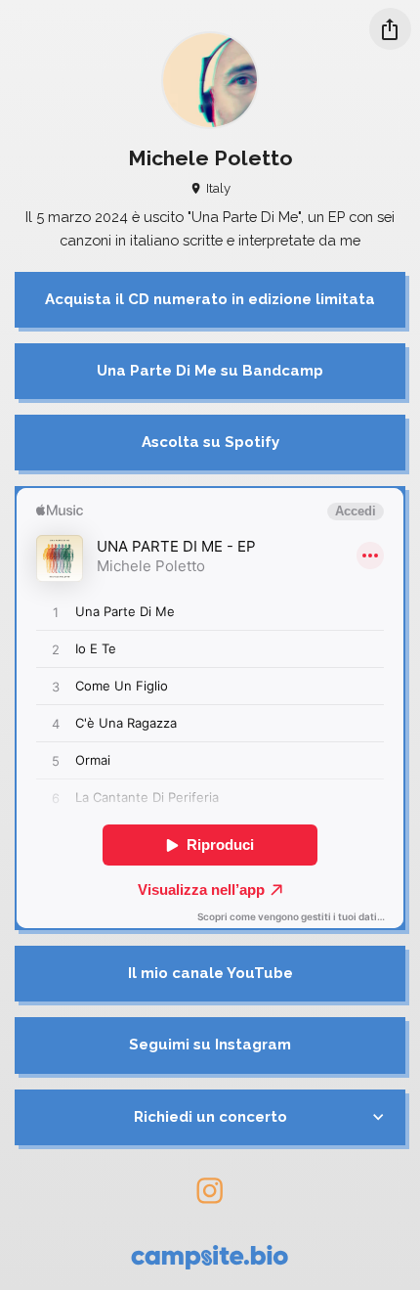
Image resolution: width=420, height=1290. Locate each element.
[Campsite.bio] (209, 1257)
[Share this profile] (390, 29)
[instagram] (210, 1190)
